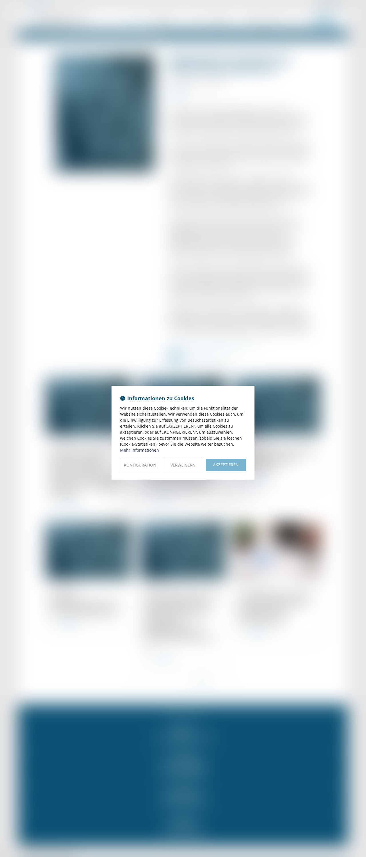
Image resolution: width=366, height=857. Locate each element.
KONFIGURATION (140, 465)
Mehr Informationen (139, 450)
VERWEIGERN (183, 465)
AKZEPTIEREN (226, 464)
